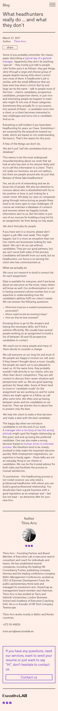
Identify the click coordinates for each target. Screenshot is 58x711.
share (10, 47)
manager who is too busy (19, 430)
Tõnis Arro (20, 41)
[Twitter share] (55, 48)
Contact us (29, 677)
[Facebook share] (55, 51)
